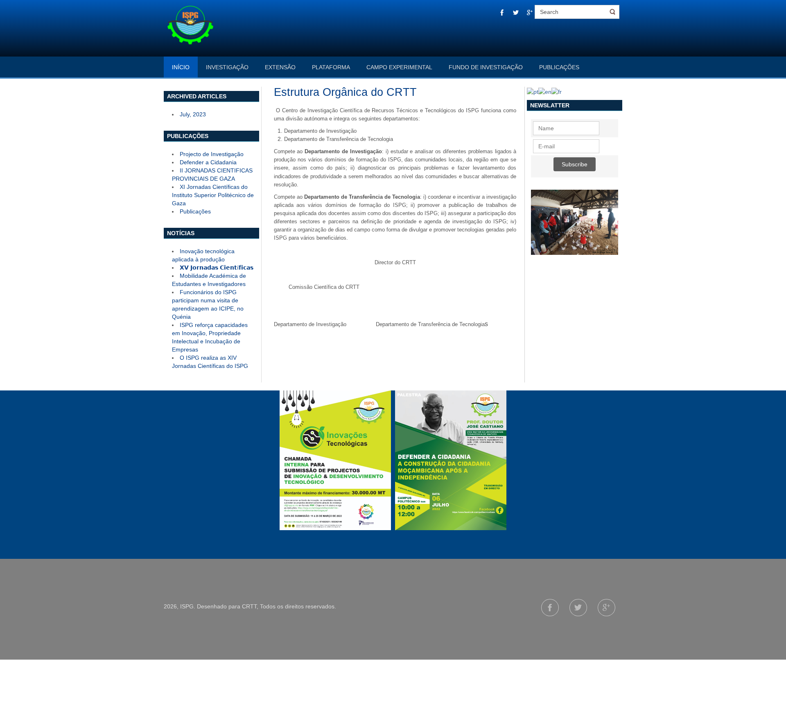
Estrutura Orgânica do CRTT (345, 92)
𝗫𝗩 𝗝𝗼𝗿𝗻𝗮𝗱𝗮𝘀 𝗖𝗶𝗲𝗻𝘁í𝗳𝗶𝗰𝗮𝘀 (216, 267)
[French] (556, 91)
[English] (544, 91)
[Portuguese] (532, 91)
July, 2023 (193, 114)
